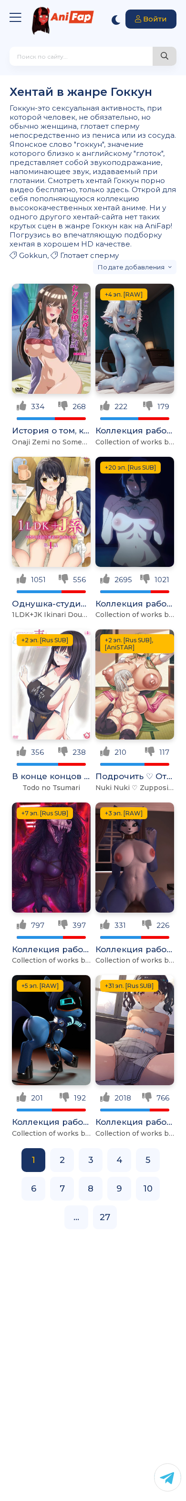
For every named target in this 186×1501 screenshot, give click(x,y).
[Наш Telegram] (167, 1477)
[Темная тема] (116, 20)
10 (148, 1188)
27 (105, 1217)
